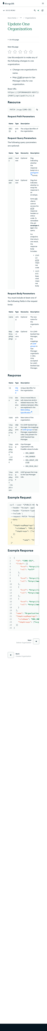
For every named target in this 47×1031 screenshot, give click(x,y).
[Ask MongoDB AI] (38, 10)
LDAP (19, 77)
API (36, 199)
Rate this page (13, 47)
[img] (10, 52)
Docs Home (12, 18)
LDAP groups (27, 430)
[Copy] (37, 109)
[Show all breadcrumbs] (21, 17)
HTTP (32, 208)
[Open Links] (43, 3)
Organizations (30, 18)
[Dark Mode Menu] (42, 10)
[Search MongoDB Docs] (35, 10)
